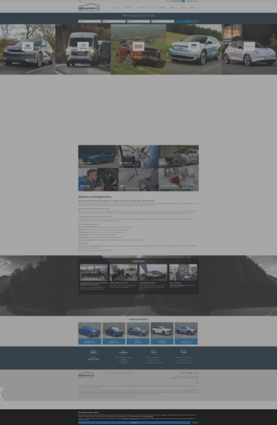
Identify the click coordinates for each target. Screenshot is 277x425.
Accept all (134, 422)
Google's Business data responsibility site (130, 418)
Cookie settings (195, 422)
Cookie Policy (150, 416)
